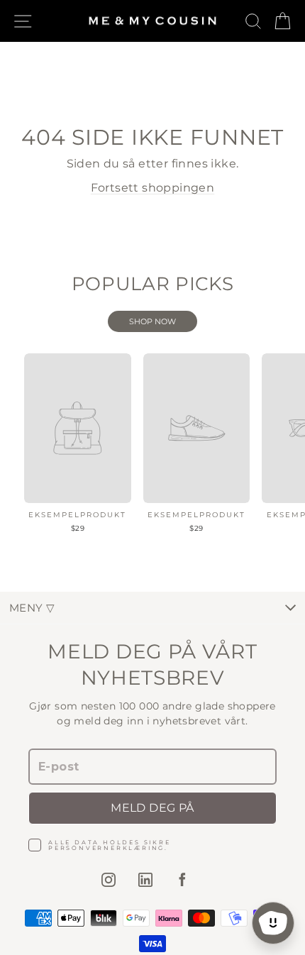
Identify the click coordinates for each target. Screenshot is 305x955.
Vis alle (152, 321)
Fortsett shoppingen (153, 187)
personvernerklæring (106, 847)
